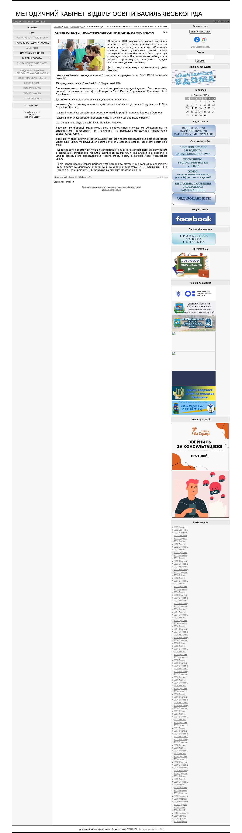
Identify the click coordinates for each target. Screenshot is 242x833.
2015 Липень (180, 660)
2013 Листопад (181, 603)
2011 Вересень (181, 530)
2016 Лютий (179, 680)
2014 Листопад (181, 637)
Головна (17, 21)
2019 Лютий (179, 779)
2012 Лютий (179, 544)
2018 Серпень (180, 762)
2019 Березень (181, 782)
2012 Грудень (180, 572)
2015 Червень (180, 657)
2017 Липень (180, 728)
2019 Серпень (180, 793)
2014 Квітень (180, 617)
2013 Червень (180, 589)
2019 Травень (180, 787)
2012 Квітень (180, 550)
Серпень (75, 26)
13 (187, 108)
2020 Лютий (179, 810)
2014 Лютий (179, 612)
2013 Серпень (180, 595)
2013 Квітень (180, 584)
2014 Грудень (180, 640)
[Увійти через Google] (204, 40)
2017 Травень (180, 722)
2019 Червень (180, 790)
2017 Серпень (180, 731)
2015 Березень (181, 649)
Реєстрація (27, 21)
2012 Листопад (181, 569)
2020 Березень (181, 813)
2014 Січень (179, 609)
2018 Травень (180, 756)
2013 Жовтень (181, 601)
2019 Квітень (180, 785)
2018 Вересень (181, 765)
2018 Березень (181, 751)
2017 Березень (181, 717)
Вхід (37, 21)
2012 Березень (181, 547)
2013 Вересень (181, 598)
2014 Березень (181, 615)
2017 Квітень (180, 719)
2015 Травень (180, 654)
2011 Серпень (180, 527)
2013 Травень (180, 586)
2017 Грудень (180, 742)
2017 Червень (180, 725)
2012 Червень (180, 555)
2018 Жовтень (181, 768)
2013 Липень (180, 592)
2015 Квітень (180, 651)
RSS (42, 21)
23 (200, 112)
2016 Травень (180, 688)
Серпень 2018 (200, 95)
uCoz (161, 829)
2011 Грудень (180, 538)
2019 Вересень (181, 796)
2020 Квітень (180, 816)
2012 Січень (179, 541)
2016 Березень (181, 683)
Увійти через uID (200, 31)
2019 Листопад (181, 802)
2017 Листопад (181, 739)
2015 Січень (179, 643)
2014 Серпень (180, 629)
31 (82, 26)
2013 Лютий (179, 578)
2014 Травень (180, 620)
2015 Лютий (179, 646)
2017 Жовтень (181, 736)
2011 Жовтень (180, 533)
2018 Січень (179, 745)
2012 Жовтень (181, 567)
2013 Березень (181, 581)
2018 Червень (180, 759)
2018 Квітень (180, 753)
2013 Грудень (180, 606)
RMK (77, 177)
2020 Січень (179, 807)
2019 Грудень (180, 804)
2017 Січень (179, 711)
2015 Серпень (180, 663)
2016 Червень (180, 691)
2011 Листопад (181, 535)
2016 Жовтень (181, 702)
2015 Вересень (181, 666)
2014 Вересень (181, 632)
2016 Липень (180, 694)
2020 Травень (180, 819)
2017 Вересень (181, 734)
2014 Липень (180, 626)
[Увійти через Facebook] (197, 39)
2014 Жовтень (181, 634)
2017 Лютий (179, 714)
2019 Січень (179, 776)
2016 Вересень (181, 700)
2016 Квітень (180, 685)
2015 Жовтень (181, 668)
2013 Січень (179, 575)
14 (192, 108)
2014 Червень (180, 623)
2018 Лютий (179, 748)
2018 (66, 26)
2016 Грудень (180, 708)
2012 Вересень (181, 564)
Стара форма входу (200, 47)
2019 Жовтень (181, 799)
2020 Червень (180, 821)
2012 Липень (180, 558)
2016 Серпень (180, 697)
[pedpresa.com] (194, 385)
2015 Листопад (181, 671)
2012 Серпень (180, 561)
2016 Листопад (181, 705)
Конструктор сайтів (148, 829)
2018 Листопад (181, 770)
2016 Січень (179, 677)
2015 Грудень (180, 674)
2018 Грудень (180, 773)
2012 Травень (180, 552)
